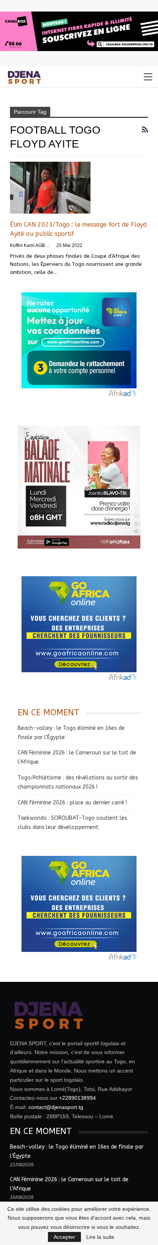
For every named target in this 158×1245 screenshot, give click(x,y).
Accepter (64, 1237)
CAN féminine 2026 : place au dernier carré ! (72, 802)
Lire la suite (100, 1237)
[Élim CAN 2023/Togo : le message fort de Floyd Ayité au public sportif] (50, 187)
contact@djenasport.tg (55, 1107)
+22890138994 (77, 1098)
